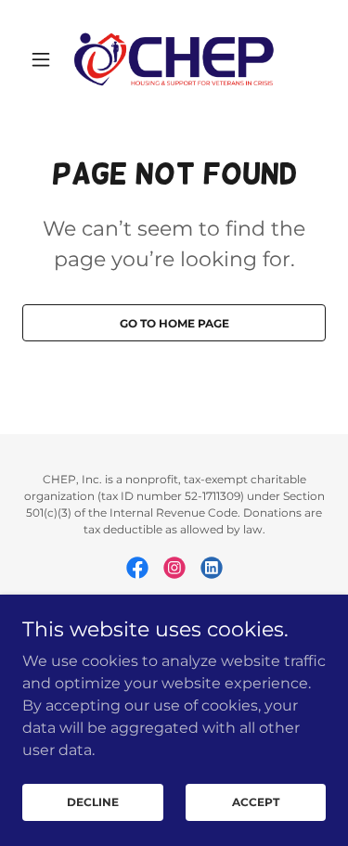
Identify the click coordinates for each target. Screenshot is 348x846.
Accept (255, 802)
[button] (45, 59)
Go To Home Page (174, 323)
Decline (93, 802)
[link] (174, 59)
